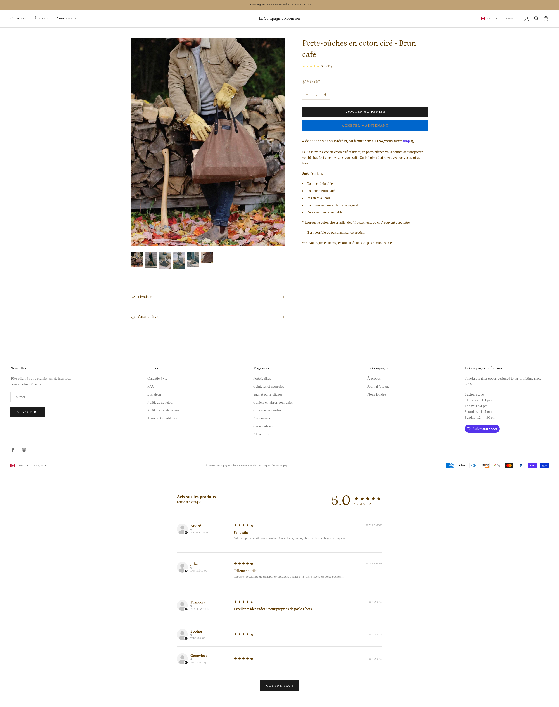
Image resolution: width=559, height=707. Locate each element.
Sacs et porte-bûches (267, 394)
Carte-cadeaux (263, 426)
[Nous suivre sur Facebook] (12, 450)
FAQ (150, 386)
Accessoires (261, 418)
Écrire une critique (189, 502)
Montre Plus (279, 685)
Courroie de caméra (267, 410)
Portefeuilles (262, 378)
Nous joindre (66, 18)
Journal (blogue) (379, 386)
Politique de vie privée (163, 410)
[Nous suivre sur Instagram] (24, 450)
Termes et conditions (161, 418)
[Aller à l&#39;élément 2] (151, 260)
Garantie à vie (157, 378)
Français (508, 18)
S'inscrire (28, 412)
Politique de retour (160, 402)
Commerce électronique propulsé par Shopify (264, 465)
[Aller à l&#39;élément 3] (165, 261)
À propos (41, 18)
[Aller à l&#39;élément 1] (137, 260)
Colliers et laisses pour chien (273, 402)
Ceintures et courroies (268, 386)
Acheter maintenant (365, 125)
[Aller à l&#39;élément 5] (193, 259)
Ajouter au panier (365, 111)
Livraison (154, 394)
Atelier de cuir (263, 434)
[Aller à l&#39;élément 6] (207, 258)
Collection (18, 18)
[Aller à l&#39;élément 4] (179, 261)
